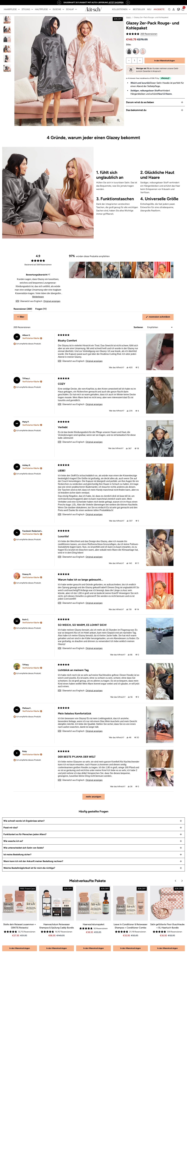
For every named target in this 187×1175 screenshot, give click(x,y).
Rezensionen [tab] (23, 309)
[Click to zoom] (118, 120)
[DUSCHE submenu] (63, 9)
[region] (93, 2)
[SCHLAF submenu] (76, 9)
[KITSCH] (93, 9)
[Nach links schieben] (59, 3)
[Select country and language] (178, 9)
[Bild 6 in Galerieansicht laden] (7, 68)
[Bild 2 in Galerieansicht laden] (7, 29)
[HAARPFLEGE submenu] (19, 9)
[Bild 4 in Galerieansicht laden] (7, 49)
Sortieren (138, 327)
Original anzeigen (51, 301)
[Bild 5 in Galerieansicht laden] (7, 58)
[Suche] (169, 9)
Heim (128, 17)
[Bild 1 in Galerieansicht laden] (7, 20)
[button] (141, 34)
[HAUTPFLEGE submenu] (50, 9)
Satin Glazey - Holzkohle (129, 51)
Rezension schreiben (160, 318)
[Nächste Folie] (171, 270)
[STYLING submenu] (32, 9)
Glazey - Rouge (143, 51)
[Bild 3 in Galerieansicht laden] (7, 39)
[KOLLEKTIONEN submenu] (129, 9)
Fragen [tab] (41, 309)
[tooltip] (49, 275)
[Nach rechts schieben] (128, 3)
